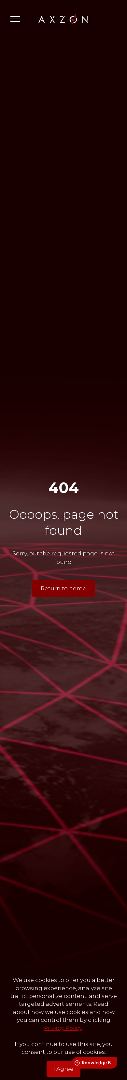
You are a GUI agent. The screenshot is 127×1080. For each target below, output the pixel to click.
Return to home (63, 588)
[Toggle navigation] (15, 19)
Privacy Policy (63, 1027)
